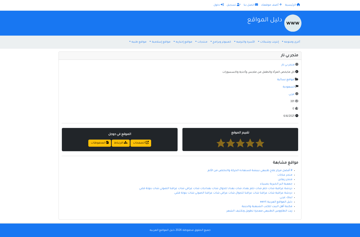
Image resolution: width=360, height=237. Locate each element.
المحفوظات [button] (98, 143)
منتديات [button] (202, 42)
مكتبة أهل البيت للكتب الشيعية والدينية (267, 206)
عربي (292, 94)
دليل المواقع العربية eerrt (276, 202)
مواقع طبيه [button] (138, 42)
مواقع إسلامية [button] (161, 42)
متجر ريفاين (285, 179)
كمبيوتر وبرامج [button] (222, 42)
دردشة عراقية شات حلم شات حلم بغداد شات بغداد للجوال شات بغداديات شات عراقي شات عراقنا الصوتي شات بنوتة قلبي (215, 188)
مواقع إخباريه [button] (184, 42)
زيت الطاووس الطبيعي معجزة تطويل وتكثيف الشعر (259, 211)
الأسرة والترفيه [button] (245, 42)
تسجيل (232, 5)
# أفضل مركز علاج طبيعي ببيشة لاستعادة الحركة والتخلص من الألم (250, 170)
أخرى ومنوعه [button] (292, 42)
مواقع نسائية (285, 79)
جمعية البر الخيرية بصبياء (276, 184)
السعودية (289, 87)
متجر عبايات (284, 175)
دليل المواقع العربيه (162, 230)
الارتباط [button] (119, 143)
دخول (217, 5)
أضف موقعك (270, 5)
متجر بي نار (288, 65)
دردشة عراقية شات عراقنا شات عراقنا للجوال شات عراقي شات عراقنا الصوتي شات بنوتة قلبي (233, 193)
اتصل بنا (249, 5)
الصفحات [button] (139, 143)
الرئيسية (291, 5)
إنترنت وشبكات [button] (269, 42)
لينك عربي (286, 197)
